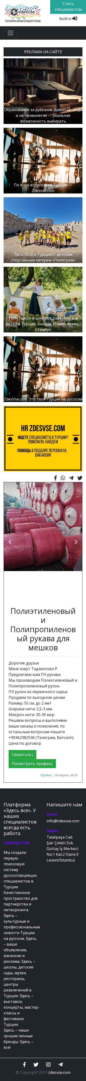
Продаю (46, 775)
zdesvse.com (59, 1072)
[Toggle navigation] (10, 33)
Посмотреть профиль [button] (32, 763)
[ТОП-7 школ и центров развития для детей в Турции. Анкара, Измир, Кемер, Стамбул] (43, 299)
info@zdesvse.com (63, 821)
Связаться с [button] (22, 754)
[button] (10, 542)
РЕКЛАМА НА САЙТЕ (43, 51)
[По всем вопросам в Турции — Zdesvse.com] (43, 160)
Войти (65, 18)
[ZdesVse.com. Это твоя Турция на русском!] (43, 368)
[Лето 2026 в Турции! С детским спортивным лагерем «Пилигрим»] (43, 229)
